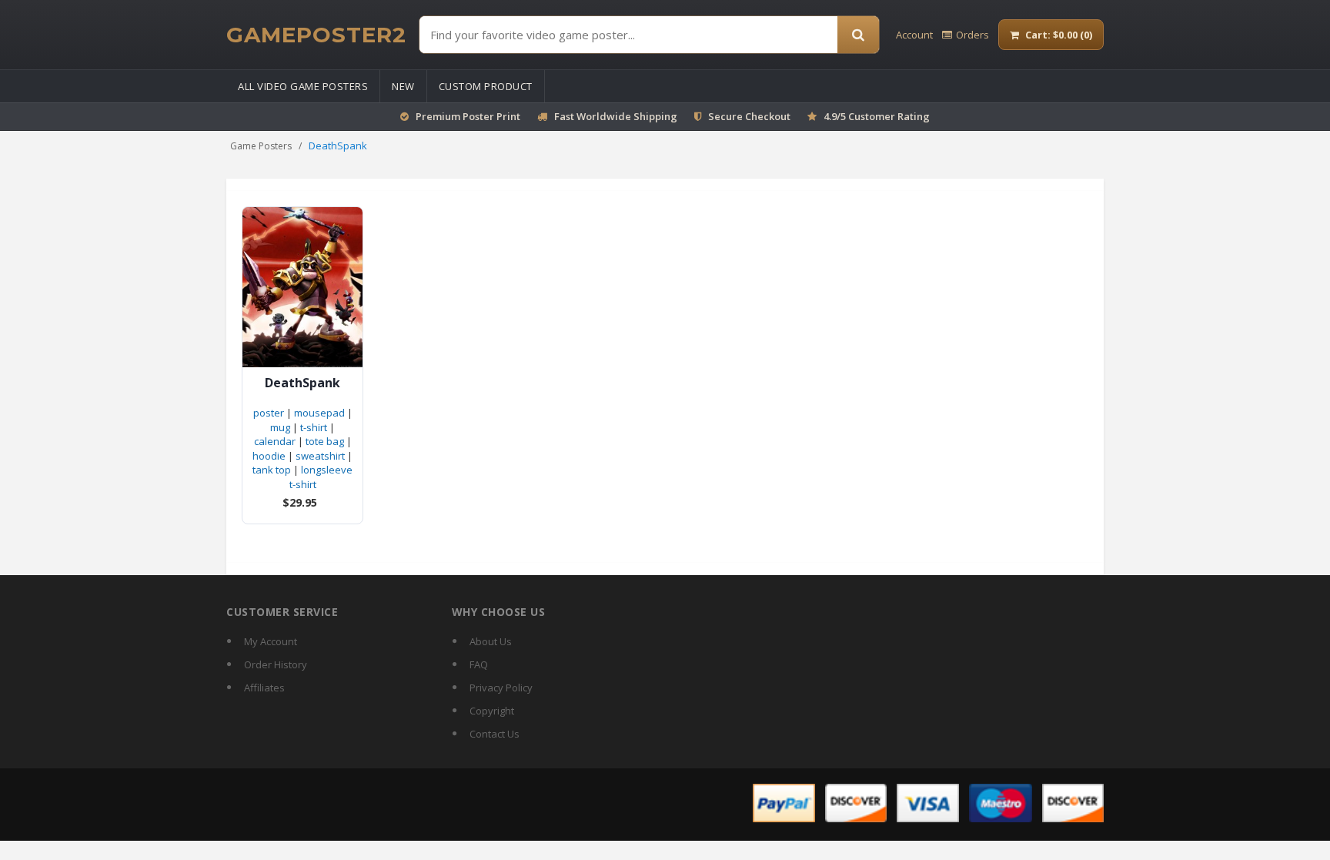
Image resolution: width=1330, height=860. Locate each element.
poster (268, 413)
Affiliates (264, 687)
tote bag (325, 441)
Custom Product (486, 86)
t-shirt (313, 427)
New (403, 86)
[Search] (858, 34)
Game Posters (261, 145)
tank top (271, 470)
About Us (491, 641)
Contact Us (495, 734)
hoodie (269, 456)
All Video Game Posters (303, 86)
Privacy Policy (501, 687)
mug (280, 427)
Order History (275, 664)
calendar (275, 441)
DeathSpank (302, 383)
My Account (270, 641)
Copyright (492, 711)
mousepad (319, 413)
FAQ (479, 664)
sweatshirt (320, 456)
